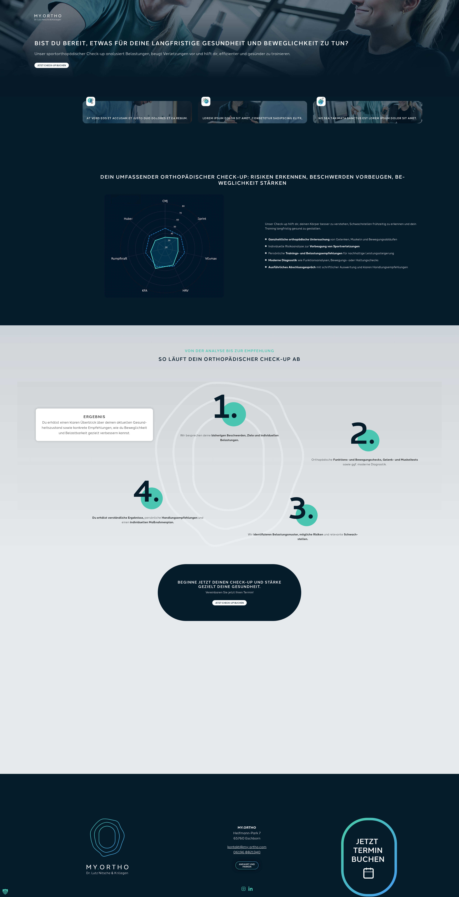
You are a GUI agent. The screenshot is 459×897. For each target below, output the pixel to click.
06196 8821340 (246, 851)
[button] (5, 891)
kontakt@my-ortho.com (246, 846)
